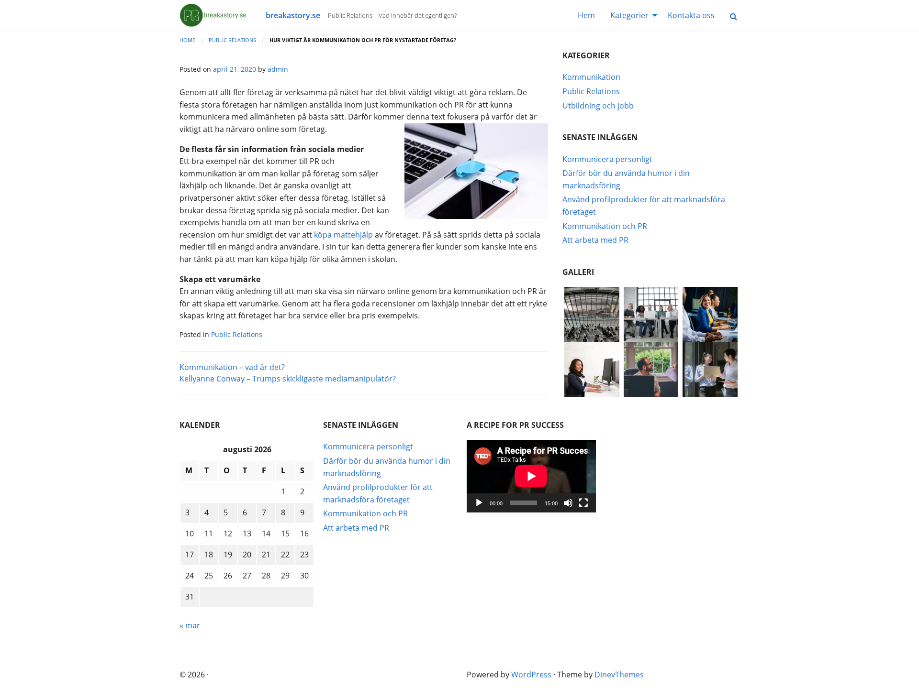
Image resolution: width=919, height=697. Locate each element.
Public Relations (232, 40)
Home (187, 40)
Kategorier (629, 15)
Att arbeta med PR (595, 240)
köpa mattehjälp (343, 234)
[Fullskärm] (583, 503)
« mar (189, 625)
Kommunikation (591, 77)
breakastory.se (293, 15)
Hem (586, 15)
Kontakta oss (691, 15)
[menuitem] (586, 15)
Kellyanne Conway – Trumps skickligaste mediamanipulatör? (287, 378)
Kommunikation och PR (604, 226)
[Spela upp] (479, 503)
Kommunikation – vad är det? (232, 367)
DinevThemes (619, 674)
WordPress (531, 674)
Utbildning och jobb (598, 105)
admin (278, 69)
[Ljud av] (568, 503)
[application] (531, 476)
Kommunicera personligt (607, 159)
